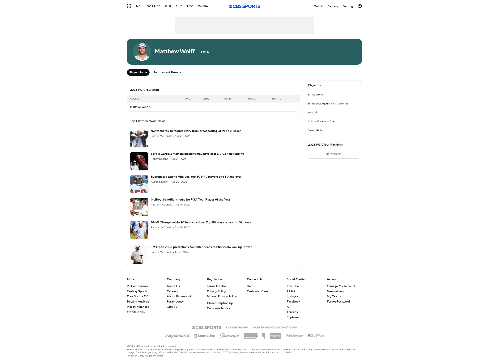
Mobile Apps (136, 312)
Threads (292, 312)
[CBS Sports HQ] (237, 327)
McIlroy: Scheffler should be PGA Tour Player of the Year (190, 199)
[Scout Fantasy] (294, 335)
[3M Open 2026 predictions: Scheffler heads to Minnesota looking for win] (139, 254)
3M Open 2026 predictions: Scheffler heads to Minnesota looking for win (201, 247)
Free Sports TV (137, 296)
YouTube (293, 286)
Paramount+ (175, 301)
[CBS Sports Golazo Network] (275, 327)
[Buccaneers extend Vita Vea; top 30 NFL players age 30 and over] (139, 184)
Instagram (293, 296)
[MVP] (275, 334)
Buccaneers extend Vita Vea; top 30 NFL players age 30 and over (196, 177)
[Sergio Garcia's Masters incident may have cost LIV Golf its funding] (139, 161)
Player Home (138, 72)
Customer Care (257, 291)
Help (250, 286)
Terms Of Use (216, 286)
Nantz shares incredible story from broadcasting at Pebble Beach (196, 131)
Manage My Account (341, 286)
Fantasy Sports (137, 291)
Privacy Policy (216, 291)
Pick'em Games (137, 286)
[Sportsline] (204, 335)
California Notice (218, 308)
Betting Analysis (138, 301)
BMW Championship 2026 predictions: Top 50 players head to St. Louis (201, 222)
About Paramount (179, 296)
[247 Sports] (177, 335)
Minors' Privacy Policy (222, 296)
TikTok (291, 291)
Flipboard (293, 317)
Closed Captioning (220, 303)
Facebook (293, 301)
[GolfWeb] (316, 336)
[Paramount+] (229, 335)
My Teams (334, 296)
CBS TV (172, 307)
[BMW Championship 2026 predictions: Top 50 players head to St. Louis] (139, 230)
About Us (173, 286)
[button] (129, 6)
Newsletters (335, 291)
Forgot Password (338, 301)
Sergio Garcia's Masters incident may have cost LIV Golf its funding (197, 154)
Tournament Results (167, 72)
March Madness (138, 307)
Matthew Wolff (139, 107)
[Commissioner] (254, 334)
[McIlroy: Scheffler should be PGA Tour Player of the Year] (139, 207)
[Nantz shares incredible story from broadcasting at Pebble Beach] (139, 138)
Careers (172, 291)
